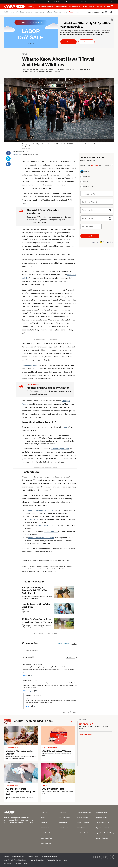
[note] (59, 146)
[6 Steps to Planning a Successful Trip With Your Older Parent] (64, 592)
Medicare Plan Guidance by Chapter (47, 387)
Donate (43, 817)
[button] (111, 12)
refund (64, 427)
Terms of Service (33, 856)
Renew (86, 42)
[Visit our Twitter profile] (99, 857)
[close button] (111, 19)
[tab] (83, 165)
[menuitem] (6, 13)
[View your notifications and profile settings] (76, 657)
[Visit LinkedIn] (112, 857)
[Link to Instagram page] (106, 857)
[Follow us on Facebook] (93, 857)
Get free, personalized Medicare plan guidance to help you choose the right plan (48, 392)
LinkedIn (8, 164)
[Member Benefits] (8, 721)
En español (17, 154)
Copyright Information (37, 860)
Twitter (8, 158)
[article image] (104, 12)
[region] (49, 678)
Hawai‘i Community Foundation (41, 510)
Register (100, 6)
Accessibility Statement (49, 856)
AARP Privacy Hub (18, 856)
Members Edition (74, 6)
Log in (60, 643)
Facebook (8, 153)
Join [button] (20, 6)
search (89, 236)
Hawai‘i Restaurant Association (41, 537)
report (73, 676)
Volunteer (44, 822)
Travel (24, 54)
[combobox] (96, 193)
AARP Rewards (45, 833)
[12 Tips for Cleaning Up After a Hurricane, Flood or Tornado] (64, 623)
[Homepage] (9, 6)
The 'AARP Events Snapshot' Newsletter (43, 212)
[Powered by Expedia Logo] (102, 243)
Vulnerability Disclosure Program (57, 860)
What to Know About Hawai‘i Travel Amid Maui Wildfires (58, 61)
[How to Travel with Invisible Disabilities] (64, 608)
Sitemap (6, 856)
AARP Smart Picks (61, 6)
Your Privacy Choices (21, 863)
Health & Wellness (33, 384)
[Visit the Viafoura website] (73, 712)
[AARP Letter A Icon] (21, 388)
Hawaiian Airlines (29, 365)
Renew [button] (30, 6)
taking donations (51, 531)
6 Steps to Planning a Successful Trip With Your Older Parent (35, 590)
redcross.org (34, 519)
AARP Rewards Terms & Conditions (15, 860)
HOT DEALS (85, 724)
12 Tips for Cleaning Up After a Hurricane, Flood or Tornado (37, 620)
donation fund (45, 525)
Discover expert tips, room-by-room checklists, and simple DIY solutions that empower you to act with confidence (57, 1)
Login (108, 6)
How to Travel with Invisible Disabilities (36, 605)
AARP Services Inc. (83, 833)
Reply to (29, 698)
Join (68, 42)
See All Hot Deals (85, 734)
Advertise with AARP (84, 812)
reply (25, 676)
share (67, 676)
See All (72, 721)
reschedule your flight (60, 448)
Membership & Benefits (46, 6)
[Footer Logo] (18, 812)
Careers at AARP (82, 817)
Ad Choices (7, 863)
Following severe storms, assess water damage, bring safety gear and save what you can (36, 626)
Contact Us (62, 812)
